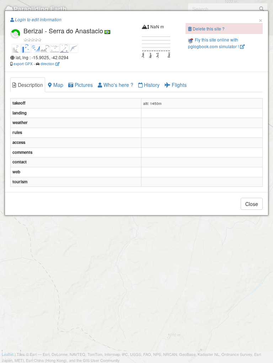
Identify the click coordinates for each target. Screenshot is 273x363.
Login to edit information (37, 19)
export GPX (23, 63)
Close (251, 203)
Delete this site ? (208, 29)
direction (48, 63)
